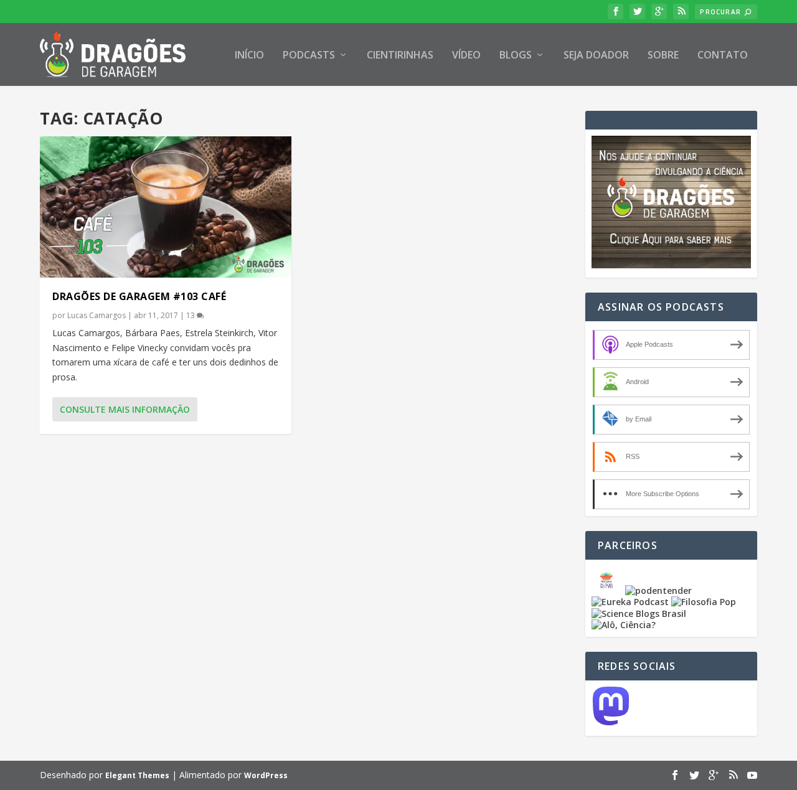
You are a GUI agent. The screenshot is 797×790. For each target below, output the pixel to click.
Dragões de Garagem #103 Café (139, 296)
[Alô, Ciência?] (624, 625)
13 (191, 315)
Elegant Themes (137, 775)
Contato (722, 56)
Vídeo (466, 56)
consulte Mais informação (125, 409)
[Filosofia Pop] (703, 602)
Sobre (663, 56)
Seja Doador (596, 56)
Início (249, 56)
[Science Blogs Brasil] (639, 613)
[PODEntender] (658, 590)
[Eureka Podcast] (630, 602)
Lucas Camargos (96, 315)
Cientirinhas (400, 56)
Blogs (515, 56)
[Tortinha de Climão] (608, 590)
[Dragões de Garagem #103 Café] (165, 207)
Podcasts (309, 56)
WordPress (266, 775)
